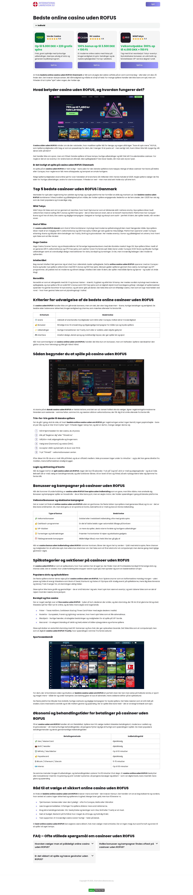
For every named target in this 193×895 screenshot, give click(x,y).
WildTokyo (138, 36)
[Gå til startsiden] (44, 4)
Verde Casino (54, 36)
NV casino (95, 36)
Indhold (41, 25)
